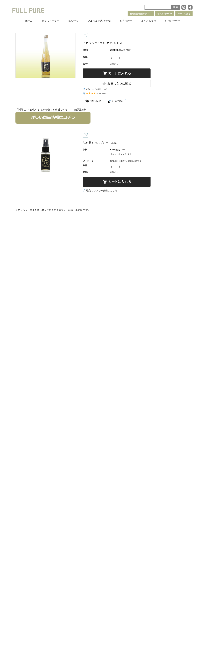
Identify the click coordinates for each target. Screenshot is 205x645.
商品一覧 (73, 20)
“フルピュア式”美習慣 (99, 20)
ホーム (29, 20)
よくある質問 (148, 20)
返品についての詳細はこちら (96, 89)
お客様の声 (126, 20)
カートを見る (184, 13)
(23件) (104, 93)
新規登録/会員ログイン (140, 13)
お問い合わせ (172, 20)
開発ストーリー (50, 20)
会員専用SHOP (164, 13)
